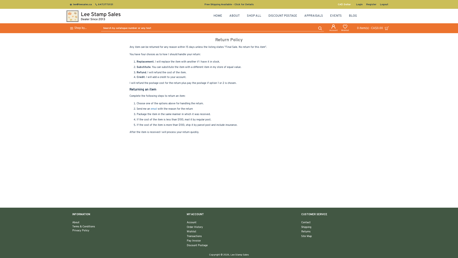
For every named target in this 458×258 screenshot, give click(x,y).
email (154, 109)
